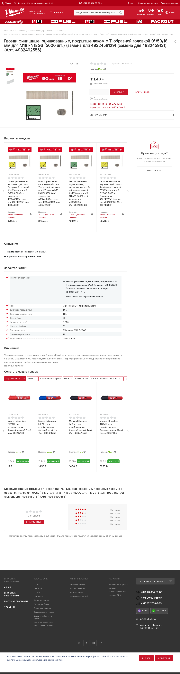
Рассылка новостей (79, 596)
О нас (36, 584)
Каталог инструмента (119, 584)
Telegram (86, 643)
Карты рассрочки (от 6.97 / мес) (107, 107)
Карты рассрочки (42, 600)
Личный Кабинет (77, 584)
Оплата (37, 592)
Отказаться (164, 658)
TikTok (101, 643)
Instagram (79, 643)
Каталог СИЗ (115, 595)
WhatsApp (161, 611)
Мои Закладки (76, 592)
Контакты (38, 588)
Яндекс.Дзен (94, 643)
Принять (146, 658)
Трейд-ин (9, 607)
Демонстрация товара (44, 612)
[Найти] (120, 12)
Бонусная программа (16, 601)
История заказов (78, 588)
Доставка (38, 596)
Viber (145, 611)
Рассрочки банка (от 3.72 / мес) (107, 103)
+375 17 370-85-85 (151, 603)
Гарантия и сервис (42, 608)
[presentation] (3, 191)
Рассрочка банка (41, 604)
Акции (7, 587)
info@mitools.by (148, 619)
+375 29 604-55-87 (151, 597)
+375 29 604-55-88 (91, 3)
